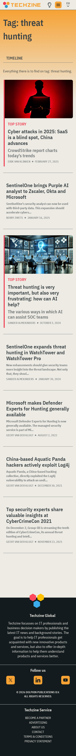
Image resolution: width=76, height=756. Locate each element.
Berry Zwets (14, 217)
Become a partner (38, 718)
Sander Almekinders (21, 323)
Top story (17, 124)
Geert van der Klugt (19, 435)
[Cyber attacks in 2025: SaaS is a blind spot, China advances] (39, 99)
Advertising (38, 722)
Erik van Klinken (19, 161)
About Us (38, 727)
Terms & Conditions (38, 736)
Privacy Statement (38, 741)
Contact (38, 732)
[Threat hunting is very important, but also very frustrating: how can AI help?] (39, 254)
